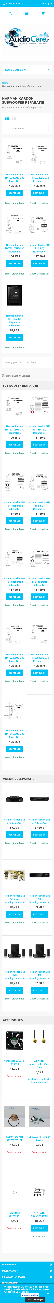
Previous (4, 377)
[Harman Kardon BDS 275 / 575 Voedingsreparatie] (14, 875)
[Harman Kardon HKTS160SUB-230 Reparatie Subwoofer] (14, 710)
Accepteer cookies (30, 1295)
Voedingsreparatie (18, 778)
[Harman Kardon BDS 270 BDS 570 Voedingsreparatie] (14, 799)
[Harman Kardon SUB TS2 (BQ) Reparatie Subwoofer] (39, 482)
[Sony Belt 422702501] (14, 1192)
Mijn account (11, 1270)
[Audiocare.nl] (27, 39)
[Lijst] (14, 119)
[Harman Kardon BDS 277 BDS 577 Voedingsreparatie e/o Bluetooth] (39, 799)
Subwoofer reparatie (20, 385)
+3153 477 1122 (14, 3)
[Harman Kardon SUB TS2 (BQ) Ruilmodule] (39, 225)
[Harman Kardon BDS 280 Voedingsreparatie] (39, 875)
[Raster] (7, 119)
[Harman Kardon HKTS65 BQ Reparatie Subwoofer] (14, 295)
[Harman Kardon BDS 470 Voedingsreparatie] (39, 951)
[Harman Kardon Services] (27, 375)
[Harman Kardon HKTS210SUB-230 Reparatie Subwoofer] (14, 406)
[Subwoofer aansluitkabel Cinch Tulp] (39, 1040)
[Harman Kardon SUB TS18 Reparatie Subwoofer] (14, 558)
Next (49, 377)
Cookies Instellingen (35, 1300)
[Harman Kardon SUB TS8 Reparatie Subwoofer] (39, 558)
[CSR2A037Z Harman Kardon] (39, 1116)
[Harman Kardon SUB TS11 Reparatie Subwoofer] (14, 482)
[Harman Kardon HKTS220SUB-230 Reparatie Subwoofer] (39, 154)
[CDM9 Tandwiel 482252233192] (14, 1116)
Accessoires (13, 1020)
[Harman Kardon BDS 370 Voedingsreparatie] (14, 951)
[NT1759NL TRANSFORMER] (39, 1192)
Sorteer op (18, 128)
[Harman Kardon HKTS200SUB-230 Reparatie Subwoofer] (14, 154)
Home (5, 83)
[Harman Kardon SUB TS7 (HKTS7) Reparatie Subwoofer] (39, 406)
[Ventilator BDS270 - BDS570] (14, 1040)
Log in (48, 3)
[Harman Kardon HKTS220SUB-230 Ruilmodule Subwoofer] (14, 225)
